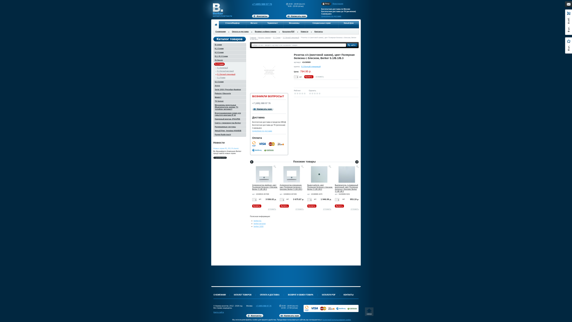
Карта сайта (218, 312)
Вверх (370, 312)
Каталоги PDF (288, 32)
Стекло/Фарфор (232, 23)
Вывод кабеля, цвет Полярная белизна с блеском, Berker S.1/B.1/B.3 (320, 187)
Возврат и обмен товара (265, 32)
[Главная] (216, 24)
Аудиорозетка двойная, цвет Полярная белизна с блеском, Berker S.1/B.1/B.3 (265, 187)
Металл (254, 23)
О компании (220, 32)
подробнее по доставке (331, 16)
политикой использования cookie (337, 320)
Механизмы (294, 23)
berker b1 (257, 221)
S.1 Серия (276, 37)
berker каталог (260, 224)
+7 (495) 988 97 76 (262, 4)
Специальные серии (322, 23)
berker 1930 (259, 226)
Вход (327, 4)
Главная (253, 37)
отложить (320, 77)
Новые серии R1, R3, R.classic (226, 148)
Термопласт (272, 23)
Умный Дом (349, 23)
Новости (304, 32)
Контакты (318, 32)
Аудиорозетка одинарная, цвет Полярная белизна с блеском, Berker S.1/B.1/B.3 (291, 187)
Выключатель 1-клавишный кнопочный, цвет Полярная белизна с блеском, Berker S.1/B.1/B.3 (346, 188)
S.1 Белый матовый (225, 71)
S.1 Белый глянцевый (291, 37)
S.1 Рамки (221, 78)
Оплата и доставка (240, 32)
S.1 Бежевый (222, 68)
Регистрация (337, 4)
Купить (308, 77)
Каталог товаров (264, 37)
